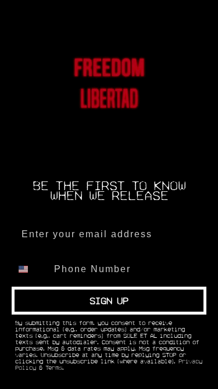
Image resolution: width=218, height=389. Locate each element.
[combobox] (30, 269)
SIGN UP (109, 300)
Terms (53, 368)
